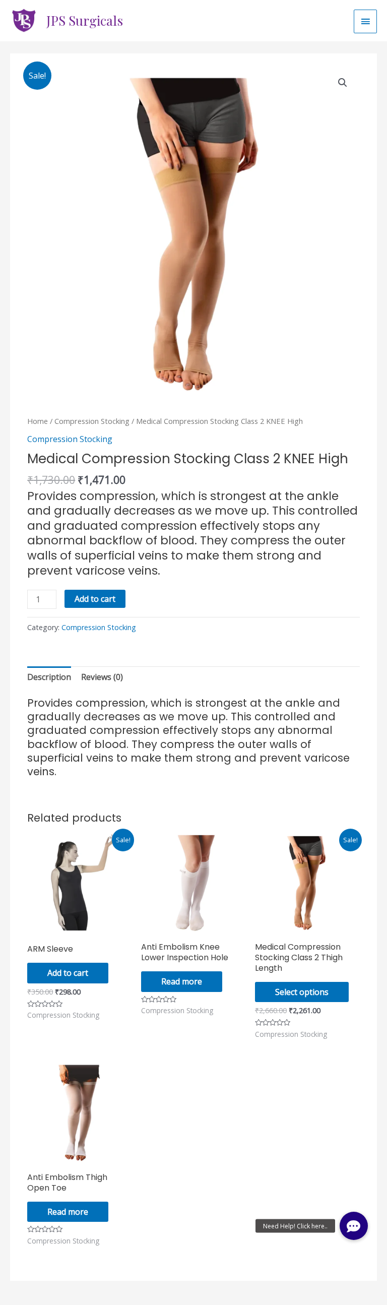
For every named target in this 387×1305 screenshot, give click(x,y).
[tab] (49, 677)
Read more (181, 981)
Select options (302, 992)
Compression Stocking (92, 421)
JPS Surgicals (84, 20)
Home (37, 421)
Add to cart (95, 598)
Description (49, 676)
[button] (354, 1226)
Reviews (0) (102, 676)
